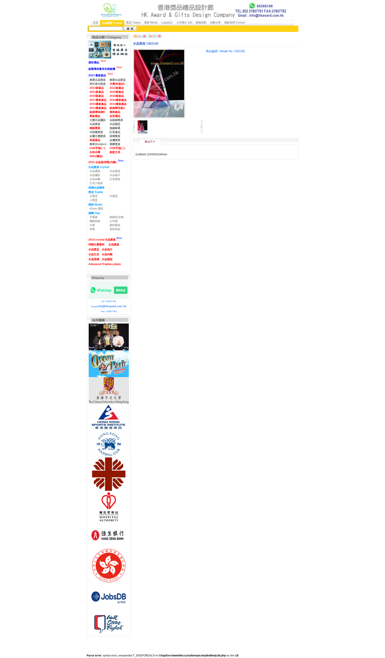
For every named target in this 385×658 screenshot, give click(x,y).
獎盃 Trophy (133, 22)
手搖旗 (94, 217)
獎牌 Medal (151, 22)
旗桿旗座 (115, 225)
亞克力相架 (96, 183)
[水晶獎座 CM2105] (142, 132)
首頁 (95, 22)
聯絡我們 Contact (234, 22)
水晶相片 (115, 175)
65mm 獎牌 (96, 208)
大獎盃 (94, 196)
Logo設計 (167, 22)
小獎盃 (94, 200)
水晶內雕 (95, 179)
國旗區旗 (95, 221)
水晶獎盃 (115, 171)
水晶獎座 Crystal (112, 23)
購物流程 (201, 22)
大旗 (92, 225)
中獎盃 (114, 196)
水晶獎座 (95, 171)
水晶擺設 (95, 175)
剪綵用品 (115, 229)
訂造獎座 (115, 179)
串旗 (92, 229)
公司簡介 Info (184, 22)
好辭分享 (215, 22)
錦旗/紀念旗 (117, 217)
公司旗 (114, 221)
